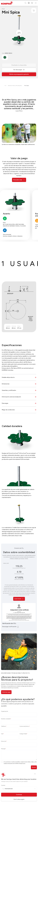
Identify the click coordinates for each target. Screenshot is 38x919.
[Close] (35, 774)
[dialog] (19, 459)
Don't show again (19, 799)
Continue (19, 794)
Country (3, 785)
